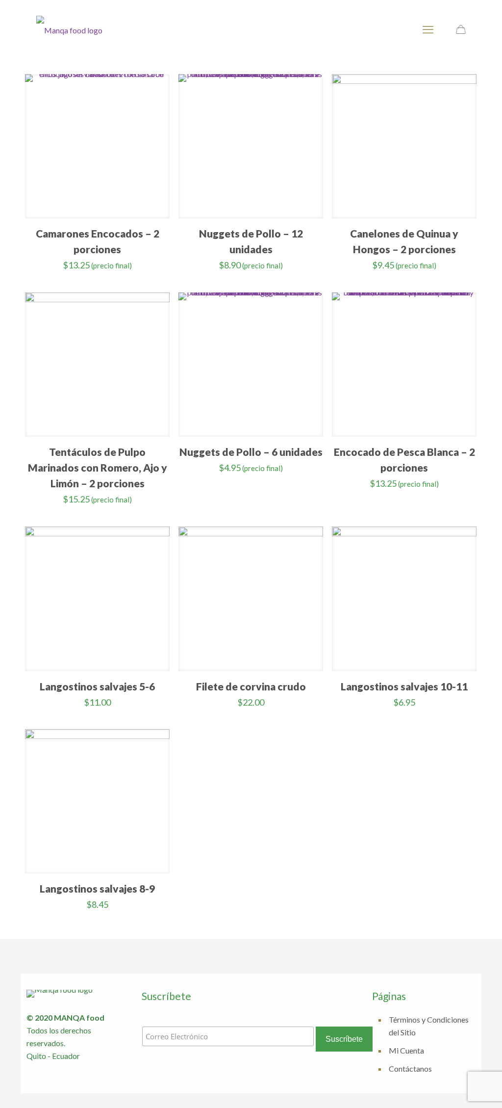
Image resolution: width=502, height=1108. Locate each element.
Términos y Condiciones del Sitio (429, 1026)
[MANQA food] (69, 29)
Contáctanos (410, 1068)
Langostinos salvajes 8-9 (97, 888)
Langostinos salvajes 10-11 (404, 686)
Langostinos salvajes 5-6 (97, 686)
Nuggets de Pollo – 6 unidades (251, 452)
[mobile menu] (428, 29)
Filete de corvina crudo (251, 686)
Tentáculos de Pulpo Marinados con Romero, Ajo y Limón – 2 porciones (97, 467)
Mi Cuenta (406, 1050)
